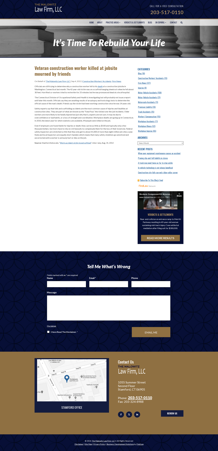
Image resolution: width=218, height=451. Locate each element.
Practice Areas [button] (112, 22)
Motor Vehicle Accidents (147, 92)
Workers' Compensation (147, 116)
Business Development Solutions (120, 444)
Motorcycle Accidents (146, 102)
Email (92, 278)
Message (52, 292)
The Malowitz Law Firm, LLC (58, 81)
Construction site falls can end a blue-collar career (158, 172)
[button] (215, 432)
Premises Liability (145, 107)
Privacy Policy (99, 444)
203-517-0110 (166, 12)
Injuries (141, 87)
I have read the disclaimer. (64, 332)
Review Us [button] (172, 413)
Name (50, 278)
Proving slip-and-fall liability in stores (153, 158)
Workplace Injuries (145, 131)
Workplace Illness (145, 126)
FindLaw (140, 444)
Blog (150, 22)
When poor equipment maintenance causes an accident (159, 153)
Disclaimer (51, 326)
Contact (173, 22)
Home (91, 22)
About (99, 22)
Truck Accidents (144, 111)
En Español (160, 22)
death (100, 86)
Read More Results (160, 238)
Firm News (116, 81)
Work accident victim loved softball (75, 143)
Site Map (88, 444)
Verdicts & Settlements (134, 22)
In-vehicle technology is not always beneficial (155, 167)
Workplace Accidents (146, 121)
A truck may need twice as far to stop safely (155, 162)
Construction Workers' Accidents (97, 81)
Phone (134, 278)
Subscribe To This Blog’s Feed (151, 180)
